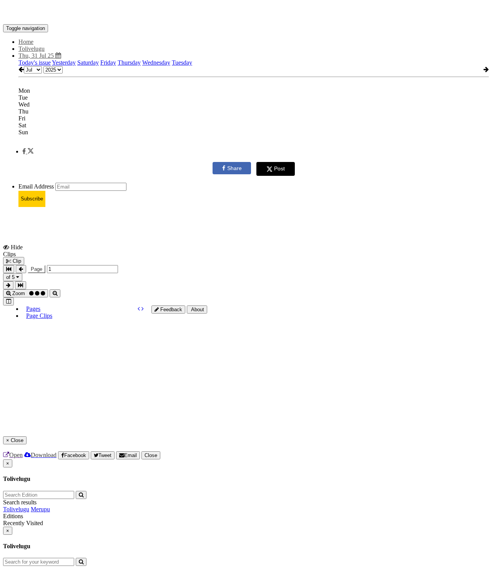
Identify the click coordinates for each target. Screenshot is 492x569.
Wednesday (156, 62)
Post (279, 168)
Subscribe (32, 199)
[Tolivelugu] (246, 12)
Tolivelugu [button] (31, 48)
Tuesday (182, 62)
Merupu (40, 509)
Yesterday (64, 62)
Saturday (88, 62)
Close (151, 455)
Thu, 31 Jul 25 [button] (36, 55)
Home (25, 41)
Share (234, 168)
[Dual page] (8, 301)
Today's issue (34, 62)
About (197, 309)
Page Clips (39, 315)
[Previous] (139, 308)
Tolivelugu (16, 509)
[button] (27, 151)
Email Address (36, 186)
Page (36, 269)
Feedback (170, 309)
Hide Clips (13, 250)
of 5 (11, 277)
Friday (108, 62)
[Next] (142, 308)
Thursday (129, 62)
